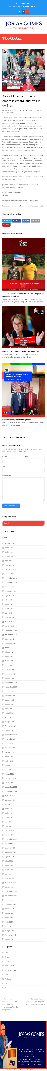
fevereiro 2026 (10, 569)
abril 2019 (8, 926)
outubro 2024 (10, 639)
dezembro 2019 (11, 891)
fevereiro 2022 (10, 778)
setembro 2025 (10, 591)
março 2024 (9, 669)
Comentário (7, 475)
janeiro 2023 (9, 730)
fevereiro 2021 (10, 830)
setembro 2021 (10, 800)
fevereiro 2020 (10, 883)
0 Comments (9, 113)
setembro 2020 (10, 852)
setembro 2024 (10, 643)
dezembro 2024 (11, 630)
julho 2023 (9, 704)
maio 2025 (9, 608)
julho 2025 (9, 600)
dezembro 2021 (11, 787)
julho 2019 (9, 913)
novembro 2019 (11, 896)
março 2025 (9, 617)
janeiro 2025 (9, 626)
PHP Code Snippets (13, 1070)
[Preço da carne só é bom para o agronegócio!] (23, 327)
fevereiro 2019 (10, 935)
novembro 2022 (11, 739)
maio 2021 (9, 817)
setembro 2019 (10, 904)
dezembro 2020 (11, 839)
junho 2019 (9, 917)
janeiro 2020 (9, 887)
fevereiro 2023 (10, 726)
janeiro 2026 (9, 574)
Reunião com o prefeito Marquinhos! (16, 419)
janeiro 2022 (9, 783)
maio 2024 (9, 661)
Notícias (8, 979)
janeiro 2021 (9, 835)
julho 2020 (9, 861)
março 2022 (9, 774)
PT (6, 983)
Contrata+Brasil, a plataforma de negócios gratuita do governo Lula (35, 1001)
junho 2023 (9, 708)
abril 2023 (8, 717)
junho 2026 (9, 552)
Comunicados (10, 966)
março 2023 (9, 722)
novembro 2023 (11, 687)
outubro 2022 (10, 743)
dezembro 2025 (11, 578)
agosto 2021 (9, 804)
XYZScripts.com (35, 1070)
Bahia (7, 953)
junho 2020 (9, 865)
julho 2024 (9, 652)
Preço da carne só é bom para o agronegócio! (20, 351)
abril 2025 (8, 613)
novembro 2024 (11, 635)
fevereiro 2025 (10, 622)
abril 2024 (8, 665)
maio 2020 (9, 869)
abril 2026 (8, 561)
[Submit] (42, 523)
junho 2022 (9, 761)
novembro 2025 (11, 582)
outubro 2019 (10, 900)
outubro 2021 (10, 796)
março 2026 (9, 565)
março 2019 (9, 930)
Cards (7, 961)
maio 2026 (9, 556)
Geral (39, 110)
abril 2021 (8, 822)
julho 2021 (9, 809)
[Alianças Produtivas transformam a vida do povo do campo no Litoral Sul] (23, 264)
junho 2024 (9, 656)
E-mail (26, 457)
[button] (43, 25)
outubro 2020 (10, 848)
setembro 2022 (10, 748)
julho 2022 (9, 756)
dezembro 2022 (11, 735)
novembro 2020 (11, 843)
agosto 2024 (9, 648)
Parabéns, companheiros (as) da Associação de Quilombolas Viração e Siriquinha (11, 1004)
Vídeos (7, 987)
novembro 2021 (11, 791)
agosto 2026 (9, 543)
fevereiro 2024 (10, 674)
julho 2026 (9, 547)
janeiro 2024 (9, 678)
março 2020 (9, 878)
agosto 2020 (9, 856)
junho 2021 (9, 813)
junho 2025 (9, 604)
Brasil (7, 957)
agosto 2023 (9, 700)
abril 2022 (8, 769)
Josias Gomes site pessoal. (33, 1062)
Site (3, 466)
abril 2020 (8, 874)
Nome (5, 457)
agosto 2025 (9, 595)
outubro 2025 (10, 587)
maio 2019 (9, 922)
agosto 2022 (9, 752)
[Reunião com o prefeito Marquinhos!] (23, 390)
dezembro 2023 (11, 682)
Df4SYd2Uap (27, 110)
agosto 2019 (9, 909)
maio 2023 (9, 713)
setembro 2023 (10, 695)
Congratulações (11, 970)
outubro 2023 (10, 691)
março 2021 (9, 826)
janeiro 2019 (9, 939)
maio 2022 (9, 765)
